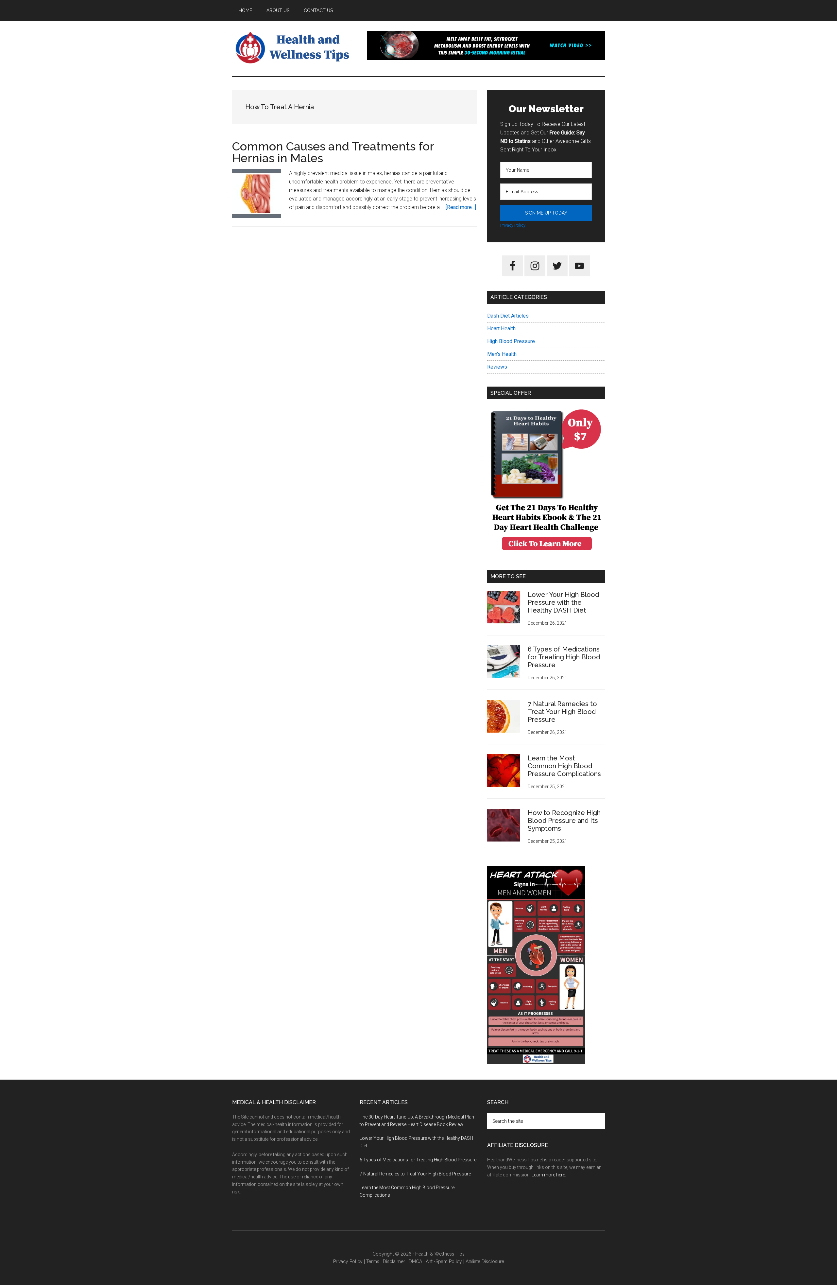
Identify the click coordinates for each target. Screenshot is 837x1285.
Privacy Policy (512, 225)
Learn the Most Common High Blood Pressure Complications (564, 766)
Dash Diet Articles (508, 316)
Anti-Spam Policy (444, 1261)
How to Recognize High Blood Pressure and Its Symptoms (564, 820)
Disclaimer (394, 1261)
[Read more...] (461, 207)
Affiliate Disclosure (485, 1261)
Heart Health (501, 328)
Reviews (497, 367)
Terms (372, 1261)
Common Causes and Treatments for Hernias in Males (333, 152)
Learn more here (548, 1174)
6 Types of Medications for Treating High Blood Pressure (564, 657)
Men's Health (502, 354)
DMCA (415, 1261)
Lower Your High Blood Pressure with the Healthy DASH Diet (563, 602)
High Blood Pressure (511, 341)
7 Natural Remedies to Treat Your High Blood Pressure (562, 711)
